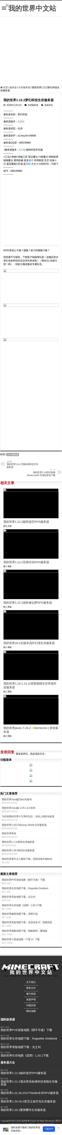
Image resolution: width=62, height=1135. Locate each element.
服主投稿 (31, 993)
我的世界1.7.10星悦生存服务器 (18, 841)
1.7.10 (22, 149)
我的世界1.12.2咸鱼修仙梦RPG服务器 (27, 602)
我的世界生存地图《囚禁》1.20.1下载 (22, 905)
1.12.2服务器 (13, 454)
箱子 (31, 160)
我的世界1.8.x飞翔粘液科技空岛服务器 (22, 464)
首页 (5, 87)
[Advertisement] (31, 51)
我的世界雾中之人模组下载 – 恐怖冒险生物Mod (27, 859)
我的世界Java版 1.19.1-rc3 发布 (18, 807)
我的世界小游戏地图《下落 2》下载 (21, 939)
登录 (42, 753)
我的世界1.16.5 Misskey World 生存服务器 (24, 824)
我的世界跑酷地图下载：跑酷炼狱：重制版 (24, 930)
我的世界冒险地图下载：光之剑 (18, 896)
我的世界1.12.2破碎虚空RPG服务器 (26, 521)
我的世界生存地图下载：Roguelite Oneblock (25, 888)
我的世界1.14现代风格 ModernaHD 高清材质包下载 (41, 473)
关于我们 (31, 982)
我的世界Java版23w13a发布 (17, 799)
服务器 (13, 87)
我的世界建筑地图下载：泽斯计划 (20, 913)
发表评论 (49, 105)
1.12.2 (21, 121)
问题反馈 (31, 1005)
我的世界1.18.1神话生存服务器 (18, 850)
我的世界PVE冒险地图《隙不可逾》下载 (23, 879)
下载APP (49, 1129)
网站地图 (31, 1011)
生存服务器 (24, 87)
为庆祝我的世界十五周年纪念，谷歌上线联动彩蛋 (28, 816)
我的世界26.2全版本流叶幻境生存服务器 (29, 643)
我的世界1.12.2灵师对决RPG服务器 (26, 562)
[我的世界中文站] (31, 8)
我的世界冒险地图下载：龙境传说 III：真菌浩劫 (27, 922)
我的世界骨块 (9, 833)
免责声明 (31, 999)
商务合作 (31, 988)
